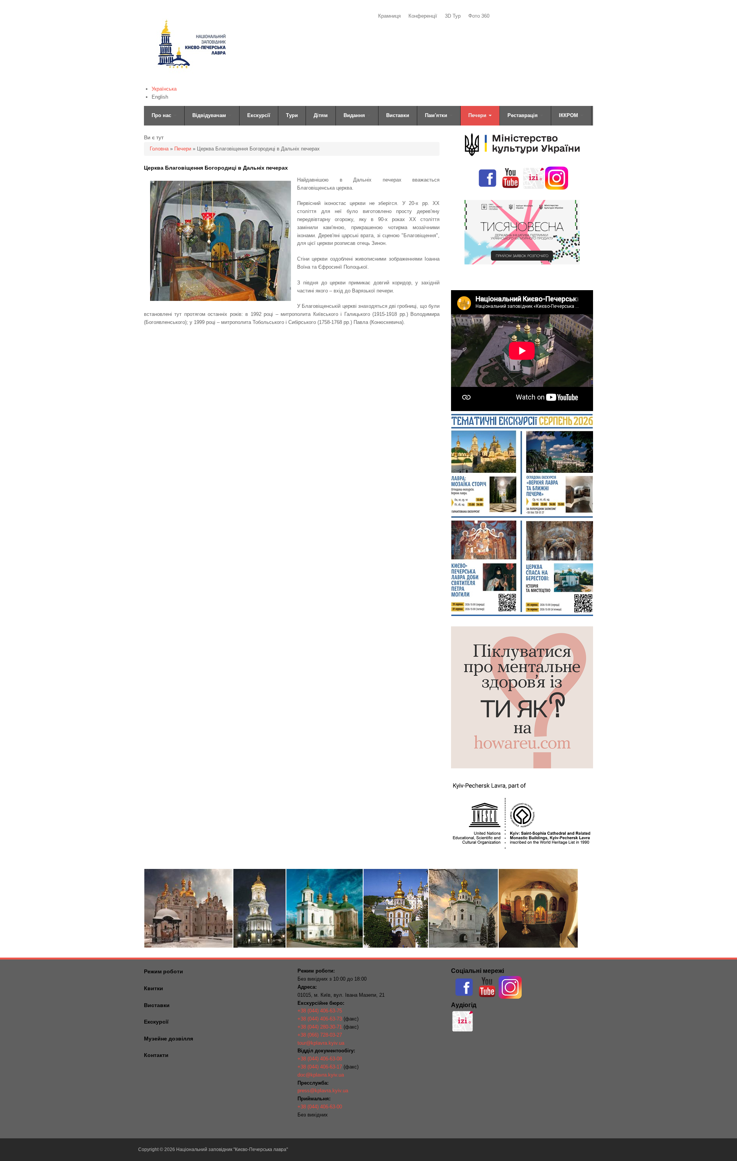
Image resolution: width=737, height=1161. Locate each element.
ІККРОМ (569, 115)
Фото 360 (478, 16)
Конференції (422, 16)
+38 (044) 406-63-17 (319, 1067)
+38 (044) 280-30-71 (319, 1027)
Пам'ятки (437, 115)
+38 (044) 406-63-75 (319, 1011)
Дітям (321, 115)
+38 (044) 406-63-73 (319, 1019)
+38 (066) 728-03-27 (319, 1035)
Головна (159, 149)
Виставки (397, 115)
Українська (164, 89)
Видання (355, 115)
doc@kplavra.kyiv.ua (320, 1075)
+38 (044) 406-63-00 (319, 1107)
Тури (292, 115)
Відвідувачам (210, 115)
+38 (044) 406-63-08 (319, 1059)
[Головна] (191, 79)
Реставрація (523, 115)
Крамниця (389, 16)
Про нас (162, 115)
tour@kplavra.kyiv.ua (320, 1043)
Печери (478, 115)
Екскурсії (258, 115)
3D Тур (453, 16)
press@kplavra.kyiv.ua (322, 1090)
